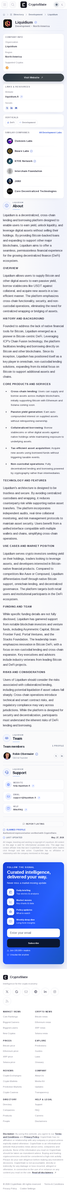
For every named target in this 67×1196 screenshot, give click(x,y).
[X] (7, 108)
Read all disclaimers (42, 1172)
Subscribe (33, 943)
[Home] (4, 14)
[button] (36, 22)
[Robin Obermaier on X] (56, 756)
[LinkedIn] (11, 108)
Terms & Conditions (54, 1184)
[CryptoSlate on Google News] (16, 992)
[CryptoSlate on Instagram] (55, 992)
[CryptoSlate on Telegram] (36, 992)
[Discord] (16, 108)
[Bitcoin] (7, 68)
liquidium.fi (12, 96)
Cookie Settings (27, 1188)
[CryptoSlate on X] (7, 992)
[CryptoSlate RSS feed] (7, 1001)
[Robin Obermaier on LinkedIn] (62, 756)
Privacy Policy (31, 1137)
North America (13, 57)
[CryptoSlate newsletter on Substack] (26, 992)
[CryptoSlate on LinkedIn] (45, 992)
